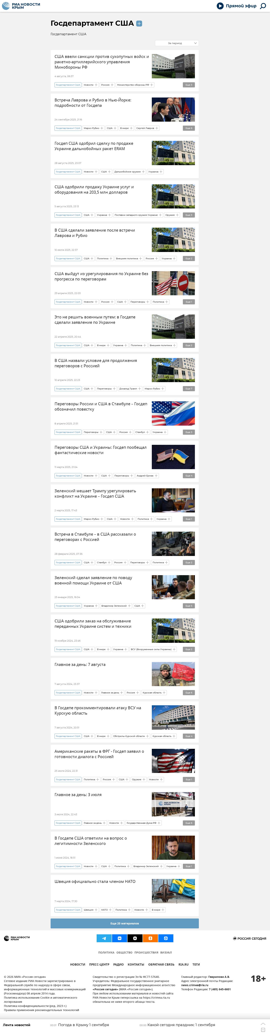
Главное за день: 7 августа (80, 664)
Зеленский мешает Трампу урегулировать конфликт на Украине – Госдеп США (95, 493)
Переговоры (137, 301)
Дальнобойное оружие (127, 171)
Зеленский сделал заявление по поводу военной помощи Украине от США (93, 580)
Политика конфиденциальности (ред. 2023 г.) (35, 1006)
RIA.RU (183, 965)
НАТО (104, 909)
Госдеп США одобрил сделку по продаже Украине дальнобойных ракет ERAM (94, 146)
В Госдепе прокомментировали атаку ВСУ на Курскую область (98, 710)
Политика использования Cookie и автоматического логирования (40, 1000)
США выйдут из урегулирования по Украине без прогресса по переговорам (101, 276)
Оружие (170, 215)
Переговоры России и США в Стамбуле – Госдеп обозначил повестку (101, 406)
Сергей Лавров (145, 128)
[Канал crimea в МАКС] (165, 938)
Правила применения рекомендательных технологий (41, 1010)
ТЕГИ (196, 965)
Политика (102, 258)
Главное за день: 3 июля (78, 794)
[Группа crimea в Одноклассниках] (150, 938)
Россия (105, 84)
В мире (124, 128)
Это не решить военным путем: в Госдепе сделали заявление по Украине (95, 319)
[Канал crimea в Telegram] (104, 938)
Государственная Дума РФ (141, 823)
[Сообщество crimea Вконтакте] (119, 938)
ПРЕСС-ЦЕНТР (99, 965)
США (109, 128)
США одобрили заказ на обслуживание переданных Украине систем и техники (93, 623)
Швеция (88, 909)
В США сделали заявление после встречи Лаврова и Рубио (95, 233)
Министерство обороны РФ (133, 84)
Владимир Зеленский (114, 605)
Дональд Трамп (128, 388)
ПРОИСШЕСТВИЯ (146, 953)
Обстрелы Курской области (129, 736)
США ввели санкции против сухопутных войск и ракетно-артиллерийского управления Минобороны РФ (102, 62)
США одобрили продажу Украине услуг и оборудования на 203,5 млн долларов (94, 189)
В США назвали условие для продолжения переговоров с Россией (96, 363)
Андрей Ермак (145, 475)
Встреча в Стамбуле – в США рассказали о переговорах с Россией (95, 537)
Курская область (152, 692)
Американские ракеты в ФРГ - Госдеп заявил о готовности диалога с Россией (99, 754)
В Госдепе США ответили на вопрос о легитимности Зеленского (91, 841)
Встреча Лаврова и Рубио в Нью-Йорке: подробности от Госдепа (93, 103)
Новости (88, 84)
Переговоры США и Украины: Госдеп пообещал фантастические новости (101, 450)
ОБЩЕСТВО (124, 953)
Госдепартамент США (92, 23)
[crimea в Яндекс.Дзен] (135, 938)
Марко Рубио (91, 128)
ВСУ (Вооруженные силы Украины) (151, 649)
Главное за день (110, 692)
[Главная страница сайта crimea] (21, 6)
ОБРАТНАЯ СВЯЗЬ (161, 965)
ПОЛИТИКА (106, 953)
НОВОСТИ (77, 965)
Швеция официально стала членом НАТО (95, 881)
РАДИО (118, 965)
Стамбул (140, 432)
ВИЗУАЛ (166, 953)
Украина (153, 171)
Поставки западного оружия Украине (136, 215)
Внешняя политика (127, 258)
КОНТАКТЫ (136, 965)
